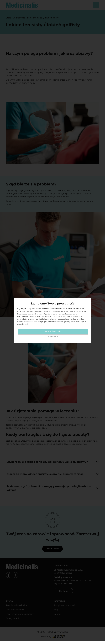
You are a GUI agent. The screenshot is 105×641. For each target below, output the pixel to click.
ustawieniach (23, 324)
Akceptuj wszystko (53, 331)
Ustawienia (53, 337)
